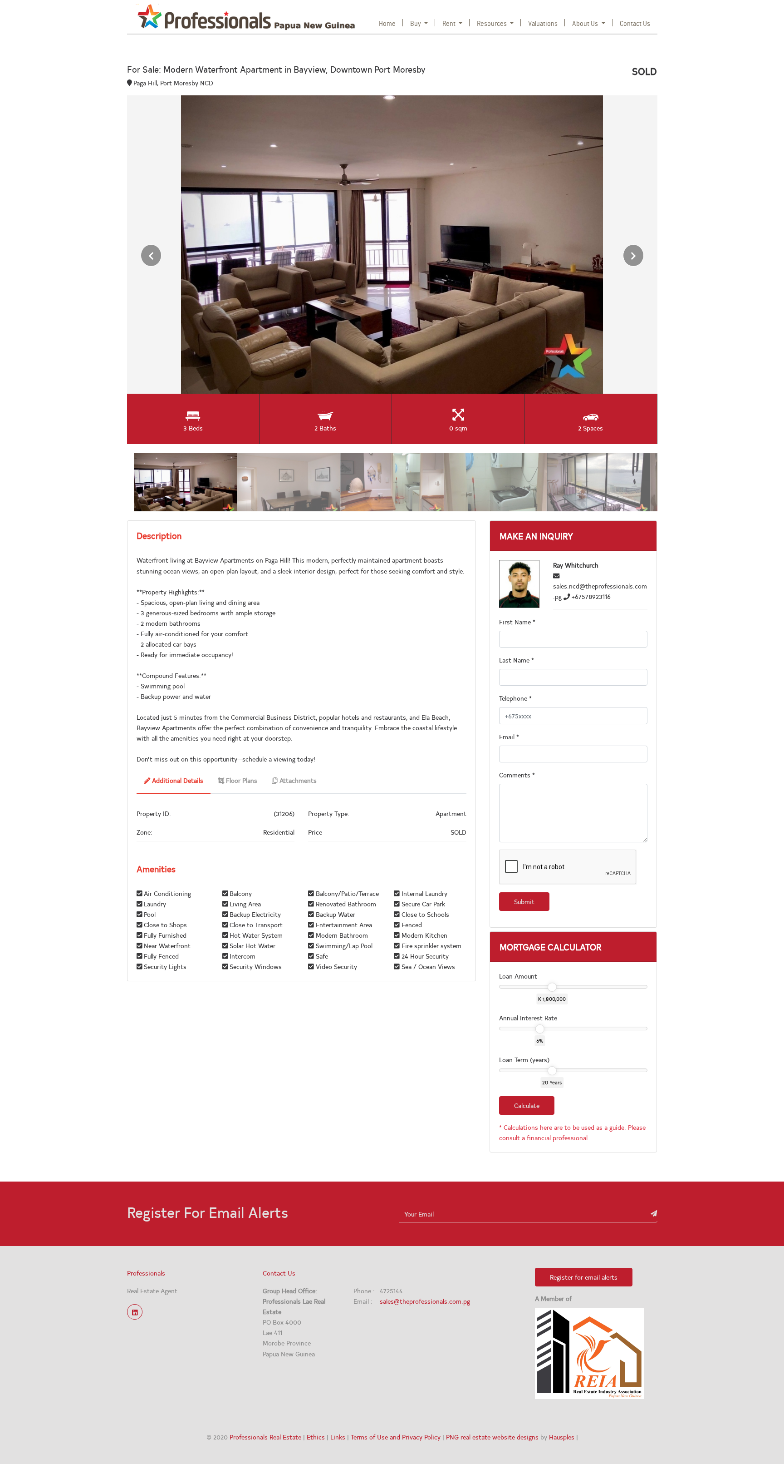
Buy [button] (416, 23)
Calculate (526, 1105)
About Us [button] (585, 23)
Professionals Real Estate (265, 1436)
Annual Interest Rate (528, 1017)
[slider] (551, 987)
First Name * (517, 621)
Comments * (517, 774)
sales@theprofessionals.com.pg (425, 1301)
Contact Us (635, 23)
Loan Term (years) (524, 1059)
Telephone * (515, 697)
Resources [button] (492, 23)
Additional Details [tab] (176, 780)
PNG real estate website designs (492, 1436)
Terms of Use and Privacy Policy (396, 1436)
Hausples (561, 1436)
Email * (509, 736)
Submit (524, 901)
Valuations (543, 23)
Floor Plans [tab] (240, 780)
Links (337, 1436)
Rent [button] (449, 23)
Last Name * (516, 659)
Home (389, 23)
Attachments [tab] (297, 780)
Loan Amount (518, 975)
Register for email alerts (583, 1276)
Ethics (316, 1436)
